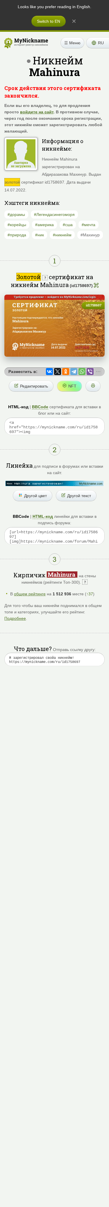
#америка (44, 224)
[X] (57, 371)
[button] (97, 42)
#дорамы (16, 214)
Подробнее (15, 618)
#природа (17, 235)
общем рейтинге (30, 594)
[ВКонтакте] (49, 371)
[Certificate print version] (93, 386)
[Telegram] (73, 371)
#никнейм (62, 235)
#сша (68, 224)
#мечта (88, 224)
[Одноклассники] (65, 371)
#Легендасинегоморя (54, 214)
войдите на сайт (36, 112)
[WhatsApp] (81, 371)
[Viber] (90, 371)
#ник (39, 235)
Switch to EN (48, 21)
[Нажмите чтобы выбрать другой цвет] (54, 483)
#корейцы (17, 224)
